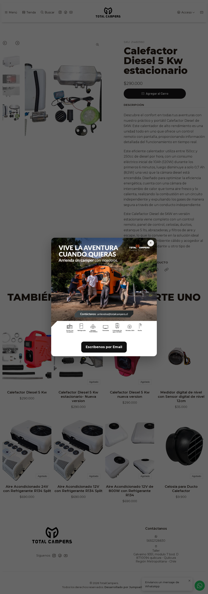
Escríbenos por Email (104, 347)
